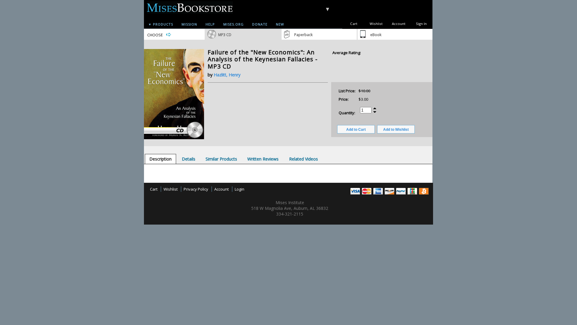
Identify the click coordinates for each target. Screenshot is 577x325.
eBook (375, 34)
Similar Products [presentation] (221, 159)
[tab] (160, 159)
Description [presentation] (160, 159)
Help (210, 24)
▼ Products (160, 24)
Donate (259, 24)
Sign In (421, 23)
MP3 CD (224, 34)
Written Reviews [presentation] (263, 159)
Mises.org (233, 24)
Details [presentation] (188, 159)
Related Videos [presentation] (303, 159)
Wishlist (376, 23)
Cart (353, 23)
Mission (189, 24)
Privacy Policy (196, 189)
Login (239, 189)
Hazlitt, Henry (227, 75)
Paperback (303, 34)
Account (398, 23)
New (280, 24)
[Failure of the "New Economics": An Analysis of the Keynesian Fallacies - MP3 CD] (174, 137)
